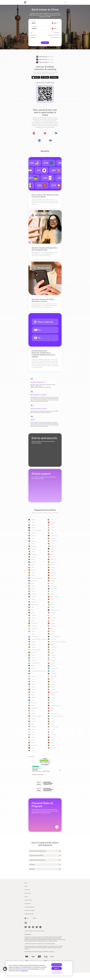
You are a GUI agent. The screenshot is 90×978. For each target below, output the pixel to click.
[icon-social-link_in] (29, 927)
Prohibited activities (29, 913)
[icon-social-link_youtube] (33, 927)
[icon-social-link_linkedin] (37, 927)
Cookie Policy (24, 970)
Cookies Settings (56, 972)
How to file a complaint (30, 910)
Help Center (27, 889)
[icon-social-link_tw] (40, 927)
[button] (5, 969)
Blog (26, 882)
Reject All (56, 968)
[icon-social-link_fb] (26, 927)
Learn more (30, 756)
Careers (26, 896)
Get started (45, 42)
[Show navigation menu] (65, 2)
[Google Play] (45, 77)
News (26, 886)
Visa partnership (28, 900)
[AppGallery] (54, 77)
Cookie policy (28, 903)
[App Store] (36, 77)
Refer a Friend (28, 893)
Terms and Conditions (29, 907)
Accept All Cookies (56, 964)
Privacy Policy (28, 934)
